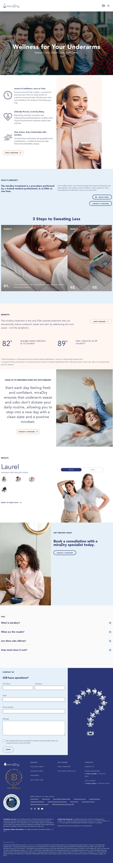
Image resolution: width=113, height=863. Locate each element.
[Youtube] (42, 809)
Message (6, 719)
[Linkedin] (39, 809)
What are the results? (12, 632)
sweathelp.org (31, 845)
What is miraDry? (10, 622)
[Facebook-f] (35, 809)
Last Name (38, 684)
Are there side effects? (13, 641)
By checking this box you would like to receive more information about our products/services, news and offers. (32, 742)
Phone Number (8, 707)
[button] (56, 623)
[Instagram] (31, 809)
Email (4, 695)
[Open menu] (108, 5)
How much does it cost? (14, 650)
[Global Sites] (103, 6)
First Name (6, 684)
